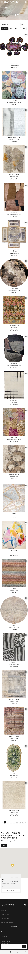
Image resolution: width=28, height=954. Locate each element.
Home (2, 7)
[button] (5, 24)
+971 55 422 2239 (6, 885)
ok (24, 946)
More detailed (11, 890)
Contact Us (14, 926)
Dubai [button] (4, 845)
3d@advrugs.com (6, 886)
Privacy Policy (4, 943)
